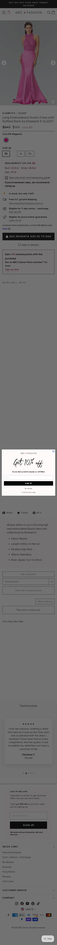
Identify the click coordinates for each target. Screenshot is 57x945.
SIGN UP (28, 483)
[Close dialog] (53, 451)
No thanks (28, 488)
